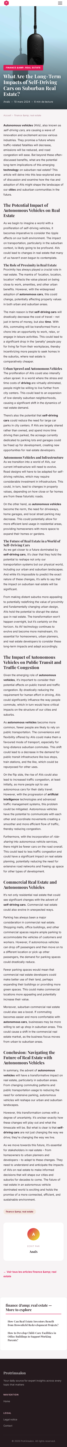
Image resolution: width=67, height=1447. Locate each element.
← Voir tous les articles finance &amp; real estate (29, 1274)
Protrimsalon (14, 1372)
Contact (7, 1425)
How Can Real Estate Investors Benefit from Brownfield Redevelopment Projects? (33, 1323)
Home (6, 1401)
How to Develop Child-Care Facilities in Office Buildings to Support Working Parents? (32, 1336)
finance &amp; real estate (23, 67)
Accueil (7, 115)
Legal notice (10, 1419)
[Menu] (60, 3)
